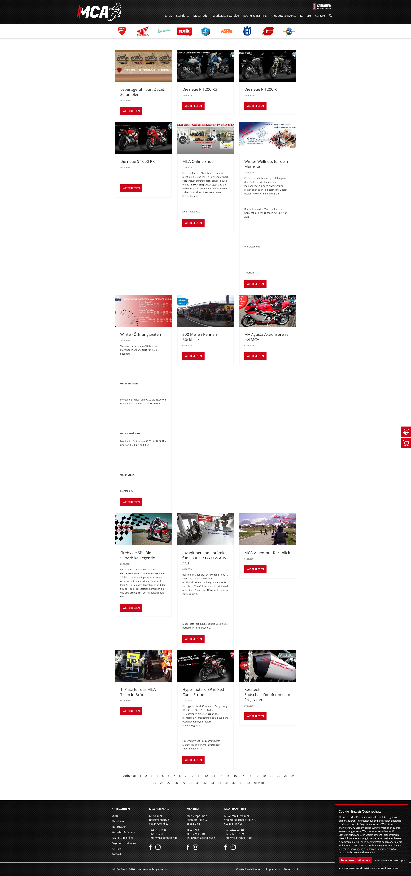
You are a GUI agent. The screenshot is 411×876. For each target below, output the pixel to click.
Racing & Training (255, 16)
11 (199, 776)
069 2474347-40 (234, 830)
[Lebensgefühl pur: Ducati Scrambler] (143, 66)
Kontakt (320, 16)
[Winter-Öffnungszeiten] (143, 311)
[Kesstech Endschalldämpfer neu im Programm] (267, 666)
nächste (259, 783)
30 (190, 783)
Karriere (305, 16)
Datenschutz (291, 869)
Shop (168, 16)
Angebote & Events (283, 16)
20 (264, 776)
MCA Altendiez (159, 809)
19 (256, 776)
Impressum (273, 869)
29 (183, 783)
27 (169, 783)
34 (219, 783)
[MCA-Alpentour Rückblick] (267, 529)
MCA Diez (193, 809)
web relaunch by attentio (152, 869)
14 (220, 776)
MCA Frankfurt (235, 809)
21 (271, 776)
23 (285, 776)
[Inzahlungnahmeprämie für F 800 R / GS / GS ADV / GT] (205, 529)
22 (278, 776)
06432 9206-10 (158, 834)
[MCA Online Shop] (205, 138)
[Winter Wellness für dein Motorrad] (267, 138)
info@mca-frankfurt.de (238, 838)
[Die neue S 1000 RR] (143, 138)
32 (205, 783)
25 (154, 783)
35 (226, 783)
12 (206, 776)
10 (191, 776)
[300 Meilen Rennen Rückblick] (205, 311)
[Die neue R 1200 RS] (205, 66)
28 (176, 783)
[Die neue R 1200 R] (267, 66)
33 (212, 783)
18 (249, 776)
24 (293, 776)
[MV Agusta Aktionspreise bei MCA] (267, 311)
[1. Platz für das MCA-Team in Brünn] (143, 666)
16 (235, 776)
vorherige (129, 776)
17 (242, 776)
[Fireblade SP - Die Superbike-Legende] (143, 529)
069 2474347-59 (234, 834)
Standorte (182, 16)
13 (213, 776)
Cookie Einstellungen (248, 869)
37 (241, 783)
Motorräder (201, 16)
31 (197, 783)
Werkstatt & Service (226, 16)
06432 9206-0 (158, 830)
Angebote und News (124, 843)
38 (248, 783)
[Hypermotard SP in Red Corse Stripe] (205, 666)
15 (228, 776)
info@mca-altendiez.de (163, 838)
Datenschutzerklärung (388, 868)
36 (234, 783)
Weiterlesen (131, 111)
